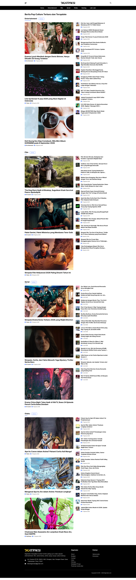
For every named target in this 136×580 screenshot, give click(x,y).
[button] (110, 3)
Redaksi (73, 556)
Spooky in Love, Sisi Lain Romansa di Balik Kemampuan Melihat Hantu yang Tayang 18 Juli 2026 (94, 350)
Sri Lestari (28, 194)
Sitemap (73, 562)
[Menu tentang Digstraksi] (26, 3)
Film (62, 8)
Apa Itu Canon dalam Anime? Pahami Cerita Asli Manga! (48, 451)
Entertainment (52, 8)
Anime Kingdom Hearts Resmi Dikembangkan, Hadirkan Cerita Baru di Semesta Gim (93, 474)
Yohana (28, 103)
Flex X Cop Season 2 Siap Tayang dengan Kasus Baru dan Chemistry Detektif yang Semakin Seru (93, 308)
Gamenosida (96, 554)
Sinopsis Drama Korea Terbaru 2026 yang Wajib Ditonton (49, 320)
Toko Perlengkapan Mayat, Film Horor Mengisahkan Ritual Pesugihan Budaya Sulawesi (93, 247)
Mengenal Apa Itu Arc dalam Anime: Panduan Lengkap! (48, 492)
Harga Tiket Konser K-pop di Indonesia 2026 (94, 37)
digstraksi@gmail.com (36, 563)
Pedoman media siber (77, 566)
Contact (73, 558)
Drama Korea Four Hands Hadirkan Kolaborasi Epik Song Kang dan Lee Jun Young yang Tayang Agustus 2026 (93, 295)
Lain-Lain (93, 8)
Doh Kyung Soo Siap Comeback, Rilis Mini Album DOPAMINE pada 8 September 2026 (45, 142)
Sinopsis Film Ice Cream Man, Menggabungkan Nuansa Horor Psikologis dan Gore (94, 241)
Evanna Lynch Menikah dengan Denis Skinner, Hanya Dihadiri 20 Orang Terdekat (47, 57)
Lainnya (41, 18)
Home (42, 8)
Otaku (76, 8)
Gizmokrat (95, 556)
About (72, 554)
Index (72, 560)
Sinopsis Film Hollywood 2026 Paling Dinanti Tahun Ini (48, 273)
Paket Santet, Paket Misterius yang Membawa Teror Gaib (49, 232)
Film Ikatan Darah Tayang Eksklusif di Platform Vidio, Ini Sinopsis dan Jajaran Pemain (93, 172)
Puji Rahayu (28, 536)
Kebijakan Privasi (76, 564)
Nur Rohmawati (29, 60)
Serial (68, 8)
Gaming (84, 8)
